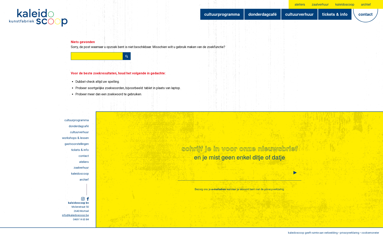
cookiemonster (370, 232)
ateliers (300, 4)
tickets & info (80, 150)
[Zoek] (377, 4)
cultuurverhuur (79, 132)
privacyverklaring (274, 189)
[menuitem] (300, 4)
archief (366, 4)
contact (84, 156)
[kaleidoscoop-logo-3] (38, 18)
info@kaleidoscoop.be (75, 215)
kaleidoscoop (344, 4)
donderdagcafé (79, 126)
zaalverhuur (320, 4)
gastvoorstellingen (77, 144)
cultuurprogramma (76, 120)
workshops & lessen (75, 138)
